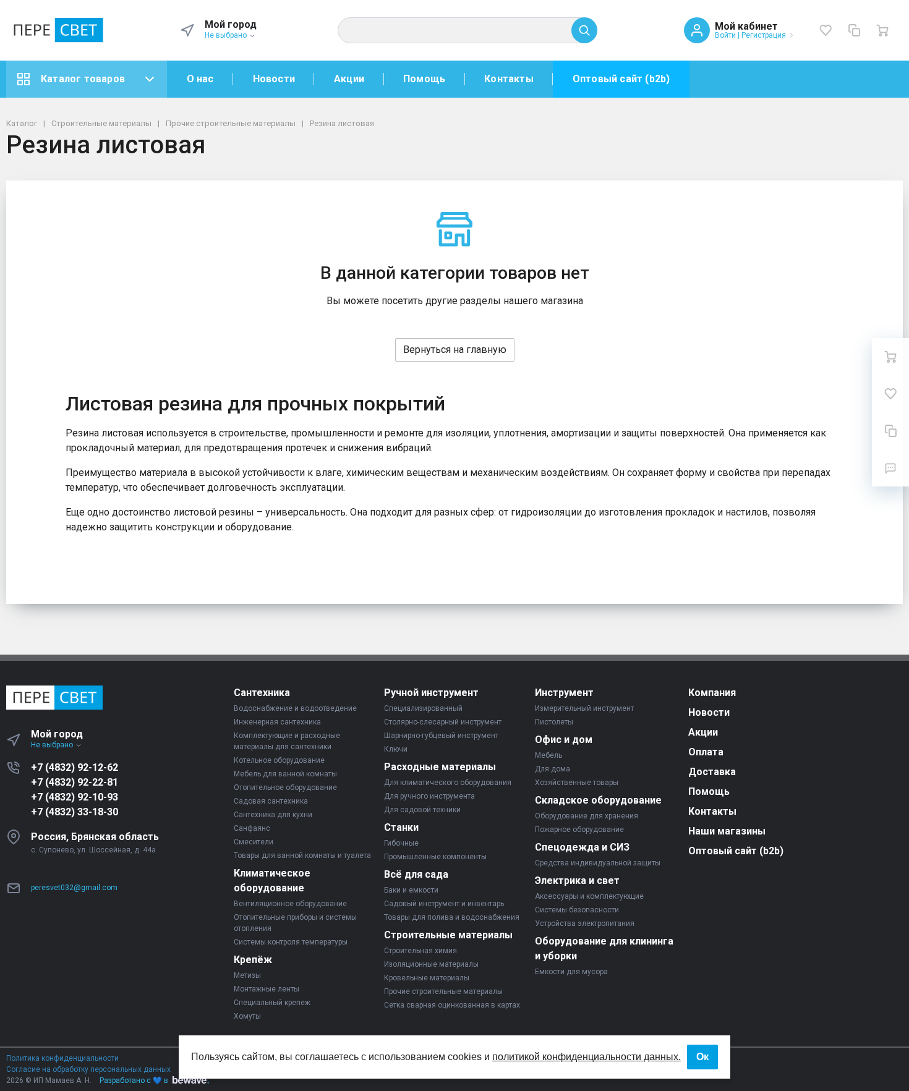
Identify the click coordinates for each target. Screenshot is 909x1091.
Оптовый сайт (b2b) (621, 79)
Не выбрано (227, 35)
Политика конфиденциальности (62, 1058)
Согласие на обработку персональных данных (88, 1069)
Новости (274, 79)
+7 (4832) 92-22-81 (74, 782)
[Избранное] (825, 30)
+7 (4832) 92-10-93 (74, 797)
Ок (702, 1056)
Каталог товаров (83, 79)
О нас (200, 79)
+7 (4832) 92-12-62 (74, 767)
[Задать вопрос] (890, 467)
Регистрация (763, 35)
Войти (725, 35)
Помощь (424, 79)
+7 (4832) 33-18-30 (74, 812)
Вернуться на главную (454, 349)
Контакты (509, 79)
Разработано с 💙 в (134, 1080)
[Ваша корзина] (882, 30)
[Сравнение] (854, 30)
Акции (349, 79)
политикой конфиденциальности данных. (586, 1056)
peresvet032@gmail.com (74, 887)
